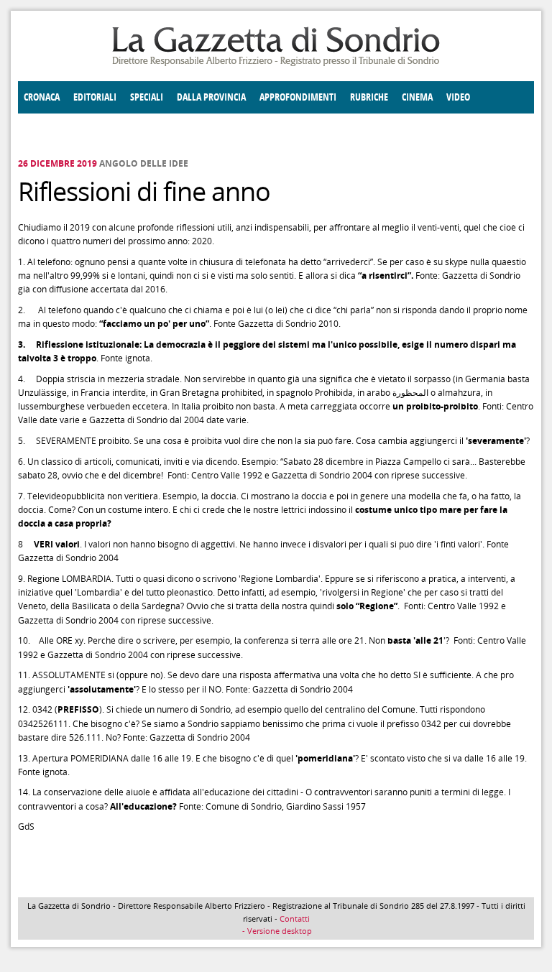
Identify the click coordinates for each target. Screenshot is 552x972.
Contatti (295, 918)
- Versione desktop (276, 930)
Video (458, 97)
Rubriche (369, 97)
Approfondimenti (297, 97)
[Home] (276, 63)
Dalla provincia (211, 97)
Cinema (417, 97)
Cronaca (42, 97)
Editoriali (94, 97)
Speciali (146, 97)
